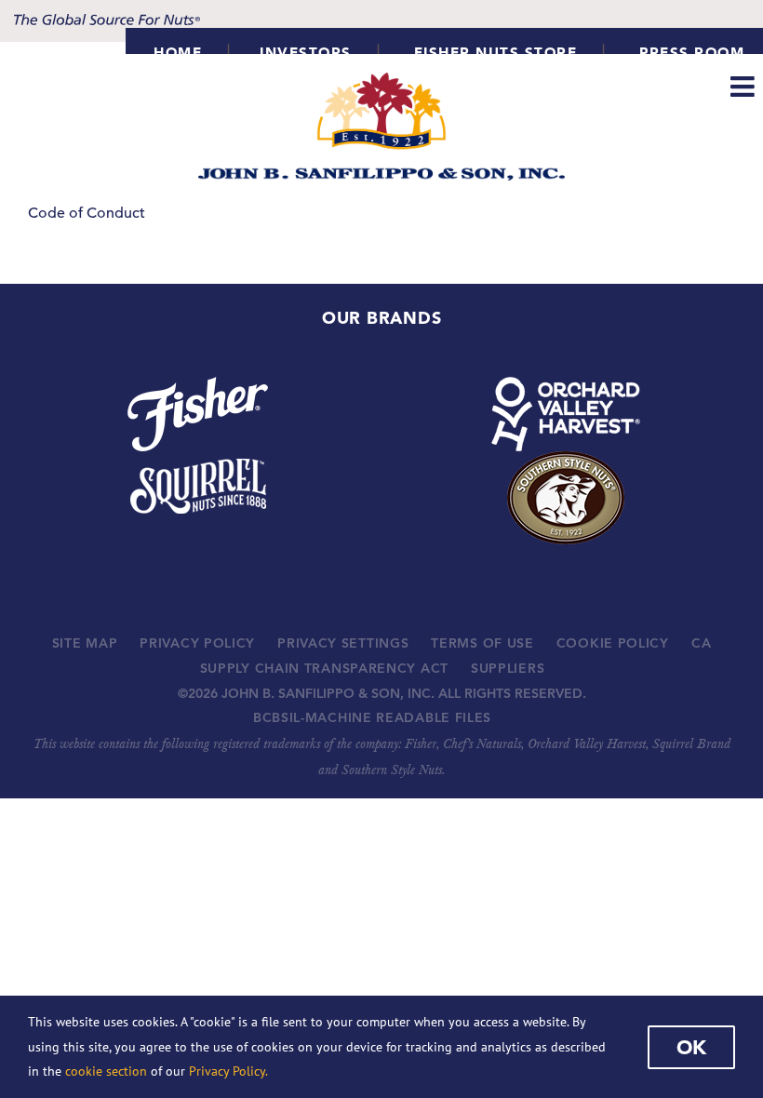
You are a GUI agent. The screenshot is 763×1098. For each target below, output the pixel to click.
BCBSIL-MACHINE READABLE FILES (372, 717)
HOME (178, 52)
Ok (691, 1047)
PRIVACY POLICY (197, 643)
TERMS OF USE (482, 643)
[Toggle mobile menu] (744, 86)
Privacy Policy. (228, 1071)
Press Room (691, 52)
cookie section (106, 1071)
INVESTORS (306, 52)
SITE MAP (85, 643)
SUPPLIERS (507, 668)
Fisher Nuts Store (496, 52)
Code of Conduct (86, 213)
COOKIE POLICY (612, 643)
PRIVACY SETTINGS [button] (342, 643)
